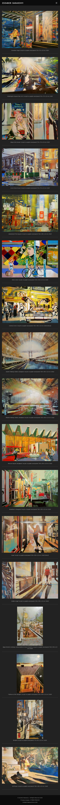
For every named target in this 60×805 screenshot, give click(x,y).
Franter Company (26, 800)
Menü (56, 2)
